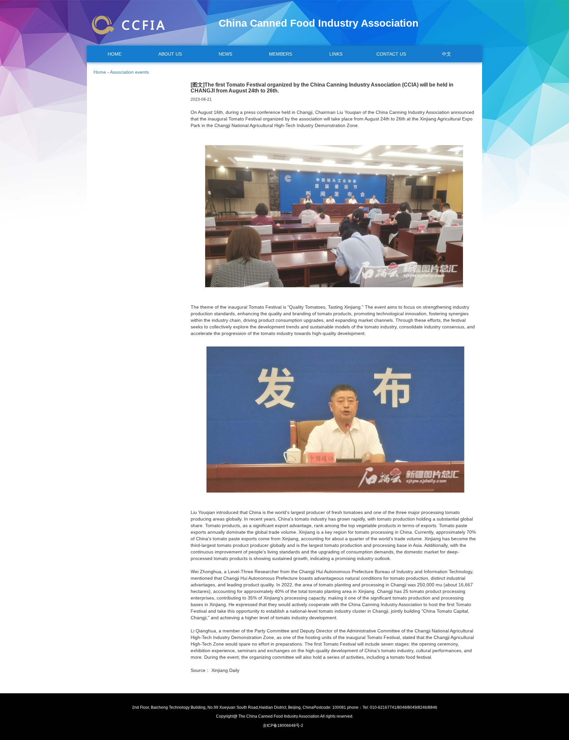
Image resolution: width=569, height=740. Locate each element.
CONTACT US (391, 54)
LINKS (335, 54)
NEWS (225, 54)
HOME (115, 54)
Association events (129, 72)
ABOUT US (170, 54)
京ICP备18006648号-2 (283, 725)
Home (100, 72)
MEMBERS (280, 54)
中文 (446, 54)
